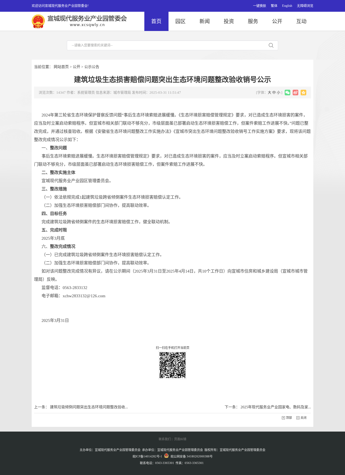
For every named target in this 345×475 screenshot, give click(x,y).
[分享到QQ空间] (303, 92)
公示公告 (91, 67)
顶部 (289, 417)
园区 (180, 21)
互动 (301, 21)
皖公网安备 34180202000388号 (191, 456)
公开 (277, 21)
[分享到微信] (287, 92)
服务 (253, 21)
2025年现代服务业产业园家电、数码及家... (276, 407)
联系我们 (165, 439)
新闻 (204, 21)
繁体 (274, 6)
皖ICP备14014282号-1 (147, 456)
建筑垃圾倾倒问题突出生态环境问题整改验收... (89, 407)
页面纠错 (180, 439)
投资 (229, 21)
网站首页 (61, 67)
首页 (156, 21)
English (287, 6)
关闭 (303, 417)
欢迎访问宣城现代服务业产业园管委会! (60, 6)
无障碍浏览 (305, 6)
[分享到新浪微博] (295, 92)
